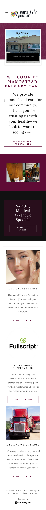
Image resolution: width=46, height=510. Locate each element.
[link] (23, 13)
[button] (7, 13)
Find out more (23, 228)
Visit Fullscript (23, 399)
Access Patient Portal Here (23, 142)
